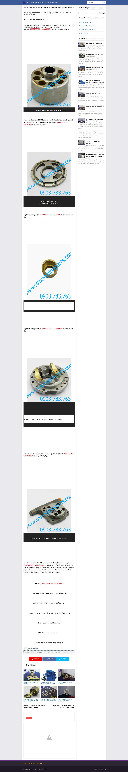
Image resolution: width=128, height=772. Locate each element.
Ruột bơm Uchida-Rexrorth (86, 26)
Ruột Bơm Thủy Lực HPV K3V (87, 29)
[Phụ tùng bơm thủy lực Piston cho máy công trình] (49, 675)
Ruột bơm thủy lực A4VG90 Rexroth (31, 683)
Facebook (49, 659)
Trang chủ (26, 7)
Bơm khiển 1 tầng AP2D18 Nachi (95, 43)
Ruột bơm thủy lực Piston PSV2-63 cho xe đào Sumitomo (65, 701)
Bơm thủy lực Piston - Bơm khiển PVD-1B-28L (91, 132)
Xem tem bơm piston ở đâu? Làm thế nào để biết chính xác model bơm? (95, 156)
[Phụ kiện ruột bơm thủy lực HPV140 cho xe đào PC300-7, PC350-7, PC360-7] (32, 692)
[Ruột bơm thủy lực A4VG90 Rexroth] (32, 675)
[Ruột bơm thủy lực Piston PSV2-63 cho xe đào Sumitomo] (66, 692)
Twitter (63, 659)
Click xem (64, 652)
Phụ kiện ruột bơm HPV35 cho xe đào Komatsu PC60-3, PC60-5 (63, 706)
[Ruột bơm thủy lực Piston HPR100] (66, 675)
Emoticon (28, 717)
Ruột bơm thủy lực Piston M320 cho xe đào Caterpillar (48, 700)
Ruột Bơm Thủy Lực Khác (36, 7)
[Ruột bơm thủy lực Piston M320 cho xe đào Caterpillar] (49, 692)
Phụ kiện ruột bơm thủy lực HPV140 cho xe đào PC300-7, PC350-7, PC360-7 (31, 701)
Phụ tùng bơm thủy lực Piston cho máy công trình (48, 683)
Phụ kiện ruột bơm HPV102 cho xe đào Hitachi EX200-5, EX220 (35, 706)
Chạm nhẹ (103, 769)
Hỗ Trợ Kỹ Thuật (83, 33)
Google (36, 659)
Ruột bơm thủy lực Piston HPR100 (65, 683)
